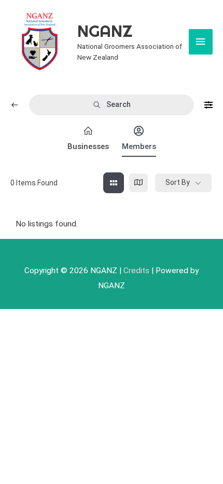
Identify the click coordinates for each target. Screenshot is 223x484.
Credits (136, 270)
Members (139, 146)
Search (118, 104)
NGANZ (104, 31)
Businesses (88, 146)
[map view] (138, 182)
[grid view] (113, 182)
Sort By (177, 182)
